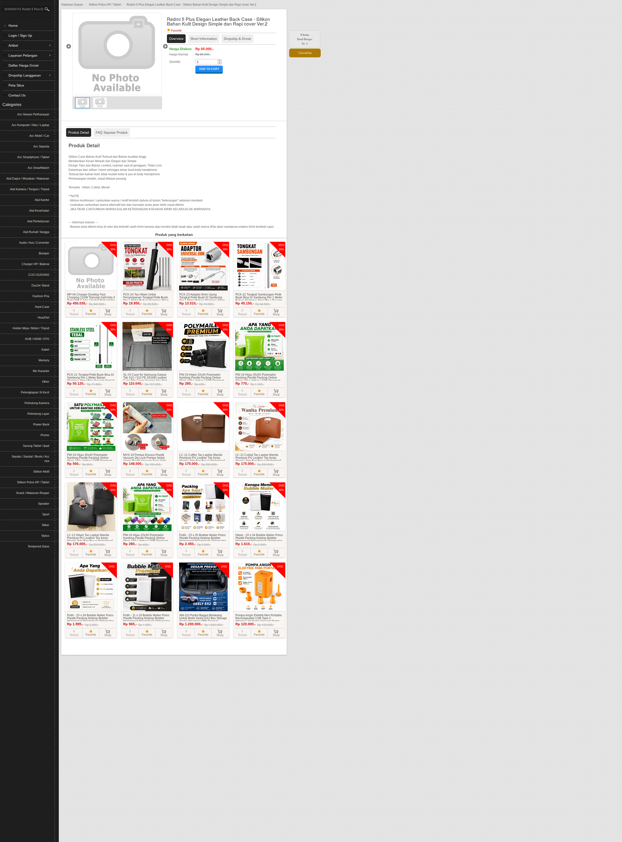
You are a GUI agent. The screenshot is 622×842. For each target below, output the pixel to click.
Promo (45, 435)
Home (13, 25)
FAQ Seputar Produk (112, 132)
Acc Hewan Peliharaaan (33, 114)
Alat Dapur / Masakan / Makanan (27, 178)
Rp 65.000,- (204, 49)
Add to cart (209, 69)
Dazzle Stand (40, 285)
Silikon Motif (41, 471)
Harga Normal (178, 54)
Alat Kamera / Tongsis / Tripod (29, 189)
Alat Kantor (42, 200)
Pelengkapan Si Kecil (35, 392)
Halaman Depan (72, 4)
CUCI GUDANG (38, 275)
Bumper (44, 253)
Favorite (176, 30)
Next (165, 46)
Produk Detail (78, 132)
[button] (219, 60)
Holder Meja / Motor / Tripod (31, 328)
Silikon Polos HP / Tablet (33, 482)
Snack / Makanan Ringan (32, 493)
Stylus (45, 536)
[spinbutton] (206, 62)
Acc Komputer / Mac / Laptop (30, 125)
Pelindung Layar (38, 414)
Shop (107, 314)
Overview (176, 39)
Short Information (203, 39)
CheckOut (305, 53)
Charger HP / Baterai (35, 264)
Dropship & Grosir (237, 39)
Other (45, 381)
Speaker (43, 503)
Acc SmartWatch (38, 168)
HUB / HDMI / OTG (37, 339)
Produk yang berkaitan (174, 234)
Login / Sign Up (20, 35)
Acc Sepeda (41, 146)
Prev (68, 46)
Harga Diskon (180, 49)
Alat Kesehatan (39, 210)
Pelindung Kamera (37, 403)
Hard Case (42, 307)
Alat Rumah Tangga (36, 232)
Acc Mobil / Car (39, 136)
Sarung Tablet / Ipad (36, 446)
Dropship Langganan (21, 75)
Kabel (45, 349)
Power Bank (41, 424)
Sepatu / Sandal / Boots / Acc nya (30, 459)
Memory (44, 360)
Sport (45, 514)
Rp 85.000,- (203, 54)
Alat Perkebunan (38, 221)
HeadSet (43, 317)
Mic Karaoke (41, 371)
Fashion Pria (41, 296)
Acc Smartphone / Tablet (33, 157)
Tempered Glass (38, 546)
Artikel (10, 45)
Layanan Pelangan (19, 55)
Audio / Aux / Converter (34, 242)
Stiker (45, 525)
